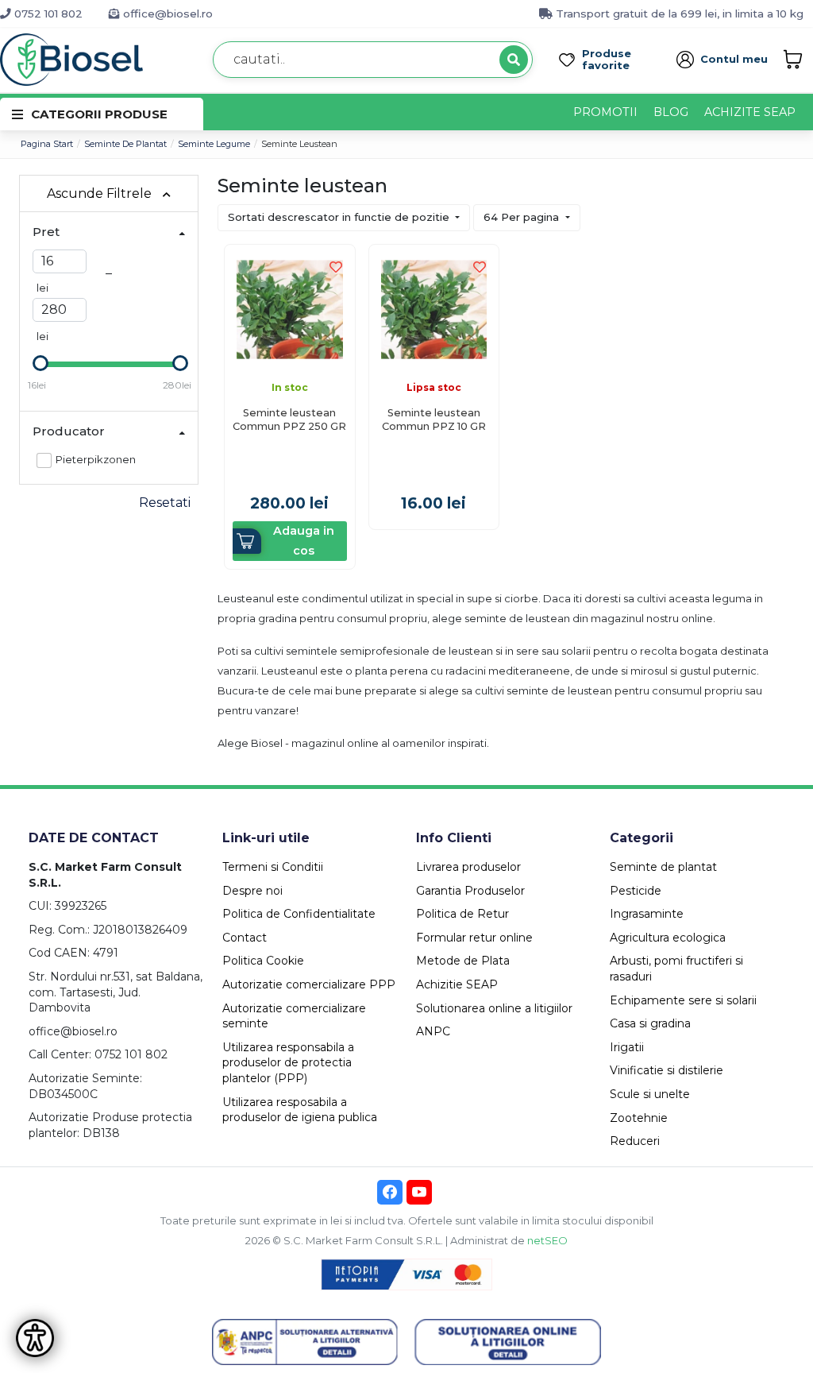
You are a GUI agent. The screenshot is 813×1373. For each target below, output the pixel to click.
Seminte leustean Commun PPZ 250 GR (289, 419)
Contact (244, 937)
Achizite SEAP (750, 112)
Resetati (165, 502)
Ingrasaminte (647, 914)
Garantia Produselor (470, 891)
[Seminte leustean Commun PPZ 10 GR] (434, 308)
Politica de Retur (462, 914)
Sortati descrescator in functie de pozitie (340, 217)
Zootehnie (639, 1118)
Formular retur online (474, 937)
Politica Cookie (263, 960)
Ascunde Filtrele (101, 193)
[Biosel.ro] (71, 58)
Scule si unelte (650, 1094)
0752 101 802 (47, 13)
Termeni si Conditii (272, 867)
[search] (513, 59)
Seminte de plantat (125, 143)
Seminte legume (214, 143)
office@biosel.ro (166, 13)
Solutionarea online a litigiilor (494, 1008)
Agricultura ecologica (668, 937)
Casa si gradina (650, 1023)
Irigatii (627, 1047)
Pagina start (47, 143)
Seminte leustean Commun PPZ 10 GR (434, 419)
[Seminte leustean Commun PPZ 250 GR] (290, 308)
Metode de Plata (463, 960)
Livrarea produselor (468, 867)
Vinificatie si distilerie (666, 1070)
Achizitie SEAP (457, 984)
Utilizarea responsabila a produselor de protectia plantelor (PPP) (288, 1062)
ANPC (433, 1031)
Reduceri (635, 1141)
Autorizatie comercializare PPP (308, 984)
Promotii (605, 112)
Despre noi (252, 891)
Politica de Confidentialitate (299, 914)
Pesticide (635, 891)
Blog (670, 112)
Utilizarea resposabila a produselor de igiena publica (299, 1110)
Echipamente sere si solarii (683, 1000)
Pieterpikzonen (96, 459)
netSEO (547, 1240)
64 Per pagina (523, 217)
